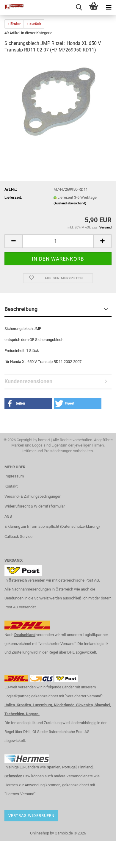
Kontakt (11, 486)
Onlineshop (39, 833)
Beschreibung (20, 309)
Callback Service (18, 536)
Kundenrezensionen (28, 381)
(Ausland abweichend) (70, 203)
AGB (8, 516)
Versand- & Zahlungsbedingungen (32, 496)
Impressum (14, 476)
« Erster (14, 23)
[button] (13, 241)
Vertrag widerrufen (31, 815)
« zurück (33, 23)
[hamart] (12, 7)
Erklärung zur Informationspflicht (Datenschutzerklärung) (52, 526)
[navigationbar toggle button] (108, 7)
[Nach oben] (100, 832)
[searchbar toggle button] (78, 7)
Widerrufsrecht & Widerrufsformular (34, 506)
